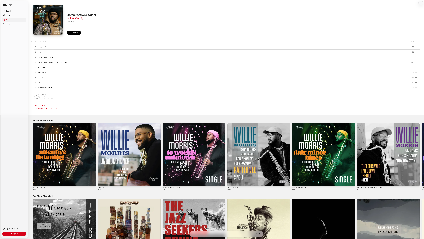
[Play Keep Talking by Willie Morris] (35, 67)
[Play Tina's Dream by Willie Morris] (35, 42)
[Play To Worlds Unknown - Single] (165, 183)
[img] (7, 5)
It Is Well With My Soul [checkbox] (45, 57)
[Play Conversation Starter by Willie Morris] (35, 88)
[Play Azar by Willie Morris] (35, 83)
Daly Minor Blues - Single (300, 124)
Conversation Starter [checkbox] (45, 88)
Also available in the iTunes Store (45, 108)
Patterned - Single (233, 124)
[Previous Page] (30, 154)
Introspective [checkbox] (42, 72)
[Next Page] (421, 154)
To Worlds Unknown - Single (172, 124)
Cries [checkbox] (39, 52)
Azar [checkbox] (39, 82)
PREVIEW (411, 41)
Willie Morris (75, 18)
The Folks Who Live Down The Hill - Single (371, 124)
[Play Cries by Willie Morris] (35, 52)
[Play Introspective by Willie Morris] (35, 72)
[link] (43, 196)
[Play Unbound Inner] (100, 183)
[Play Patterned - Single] (230, 183)
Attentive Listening (39, 124)
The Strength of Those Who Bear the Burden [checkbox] (53, 62)
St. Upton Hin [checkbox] (42, 47)
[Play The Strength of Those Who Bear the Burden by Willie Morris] (35, 62)
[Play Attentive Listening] (36, 183)
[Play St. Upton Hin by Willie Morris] (35, 47)
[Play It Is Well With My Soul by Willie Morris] (35, 57)
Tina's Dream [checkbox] (42, 42)
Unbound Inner (103, 124)
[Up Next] (256, 233)
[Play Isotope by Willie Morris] (35, 78)
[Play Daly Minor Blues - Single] (295, 183)
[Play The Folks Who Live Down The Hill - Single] (359, 183)
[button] (14, 11)
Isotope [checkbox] (40, 77)
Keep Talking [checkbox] (42, 67)
